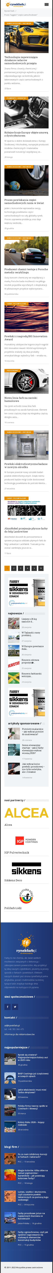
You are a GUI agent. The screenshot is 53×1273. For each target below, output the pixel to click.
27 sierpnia (26, 641)
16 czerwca (9, 422)
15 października (25, 1081)
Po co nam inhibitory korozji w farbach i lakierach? (32, 1155)
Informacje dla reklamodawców (19, 1034)
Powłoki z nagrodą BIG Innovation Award (25, 338)
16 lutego (28, 1183)
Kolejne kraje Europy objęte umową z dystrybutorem (26, 134)
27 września (9, 488)
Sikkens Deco (13, 880)
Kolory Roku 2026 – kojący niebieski (31, 1123)
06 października (11, 294)
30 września (23, 1129)
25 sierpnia (26, 668)
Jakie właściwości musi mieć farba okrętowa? (32, 1091)
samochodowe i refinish (19, 23)
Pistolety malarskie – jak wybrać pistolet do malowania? (33, 732)
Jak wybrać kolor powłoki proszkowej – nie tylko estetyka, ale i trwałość (33, 768)
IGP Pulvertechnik (16, 852)
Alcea (8, 824)
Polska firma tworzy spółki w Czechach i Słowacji (32, 1107)
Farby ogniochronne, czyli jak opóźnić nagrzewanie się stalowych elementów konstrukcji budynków (33, 1236)
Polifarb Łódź (12, 908)
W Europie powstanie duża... (33, 647)
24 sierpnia (26, 682)
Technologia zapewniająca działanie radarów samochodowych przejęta (21, 60)
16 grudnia (37, 1223)
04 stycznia (29, 1204)
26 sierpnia (26, 654)
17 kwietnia (27, 758)
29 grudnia (9, 228)
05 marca (22, 1113)
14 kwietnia (27, 777)
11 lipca (7, 553)
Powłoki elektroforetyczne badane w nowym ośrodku (25, 466)
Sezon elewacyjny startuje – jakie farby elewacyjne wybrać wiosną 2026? (32, 749)
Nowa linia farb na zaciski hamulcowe (20, 399)
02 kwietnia (23, 1097)
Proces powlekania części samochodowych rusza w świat (24, 202)
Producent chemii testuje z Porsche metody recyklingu (26, 271)
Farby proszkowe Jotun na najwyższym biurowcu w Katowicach (31, 1216)
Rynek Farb (9, 11)
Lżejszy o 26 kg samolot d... (29, 620)
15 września (29, 1161)
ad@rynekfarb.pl (12, 1025)
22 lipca (7, 88)
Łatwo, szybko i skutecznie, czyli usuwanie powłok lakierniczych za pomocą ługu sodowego (33, 1195)
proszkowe (12, 371)
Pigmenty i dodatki (16, 98)
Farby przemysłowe (16, 304)
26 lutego (8, 157)
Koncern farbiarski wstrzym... (32, 675)
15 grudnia (29, 1244)
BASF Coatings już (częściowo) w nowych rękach (33, 1075)
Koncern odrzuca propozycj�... (30, 661)
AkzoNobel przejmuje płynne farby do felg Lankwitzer (26, 530)
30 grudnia (22, 1064)
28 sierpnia (26, 627)
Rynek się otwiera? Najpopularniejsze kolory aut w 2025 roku (33, 1057)
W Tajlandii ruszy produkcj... (31, 634)
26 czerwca (27, 740)
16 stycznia (9, 361)
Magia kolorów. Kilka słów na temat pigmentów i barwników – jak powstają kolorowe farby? (33, 1174)
